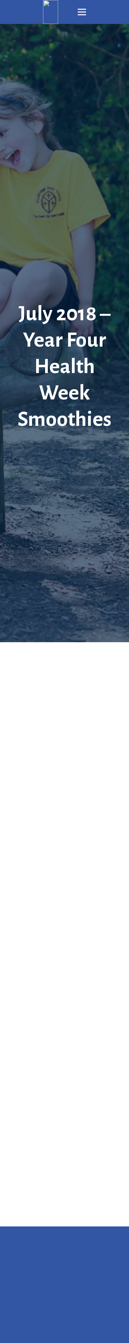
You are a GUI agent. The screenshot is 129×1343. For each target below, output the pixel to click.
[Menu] (81, 12)
